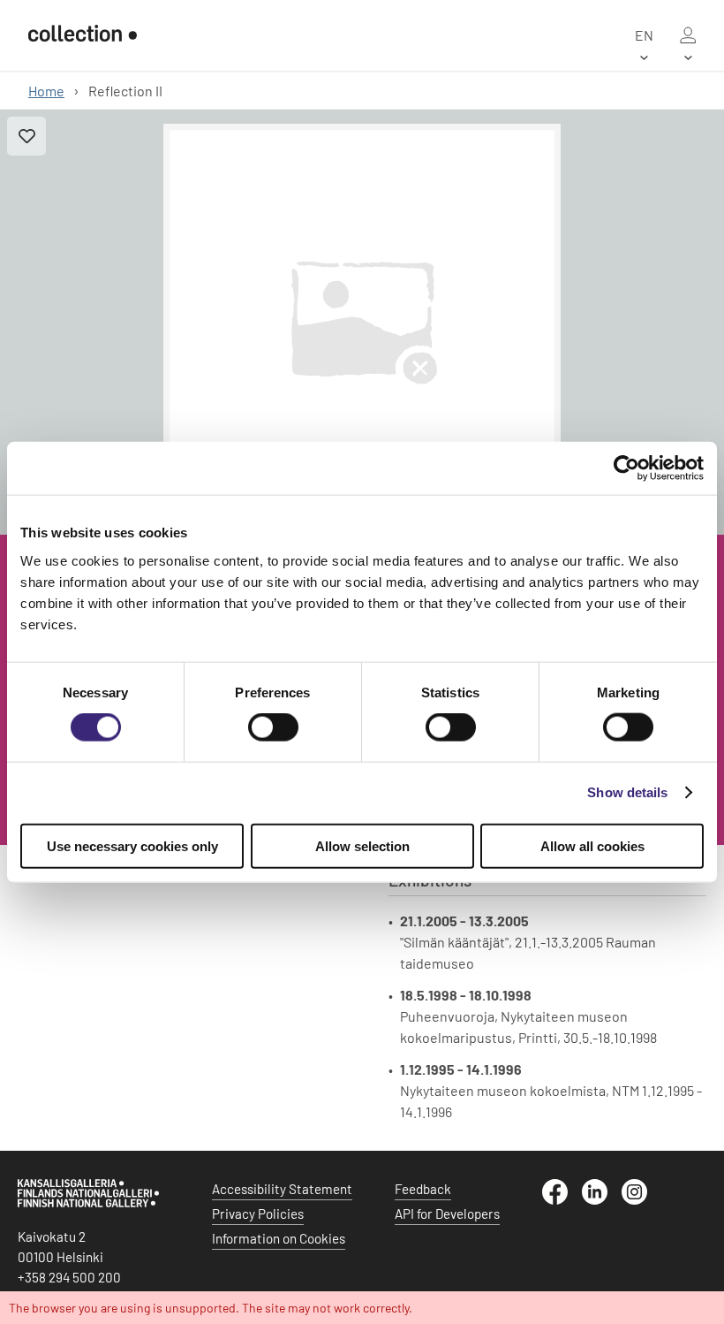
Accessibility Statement (282, 1189)
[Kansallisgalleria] (88, 1203)
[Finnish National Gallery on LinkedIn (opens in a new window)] (602, 1199)
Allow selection (362, 845)
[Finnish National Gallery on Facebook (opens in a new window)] (562, 1199)
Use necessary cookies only (132, 845)
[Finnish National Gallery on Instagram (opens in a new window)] (641, 1199)
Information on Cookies (278, 1238)
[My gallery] (688, 35)
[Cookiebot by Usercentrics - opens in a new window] (626, 468)
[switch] (273, 727)
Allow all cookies (592, 845)
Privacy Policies (258, 1213)
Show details (627, 792)
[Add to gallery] (26, 136)
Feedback (423, 1189)
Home (46, 90)
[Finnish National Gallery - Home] (82, 35)
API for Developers (447, 1213)
